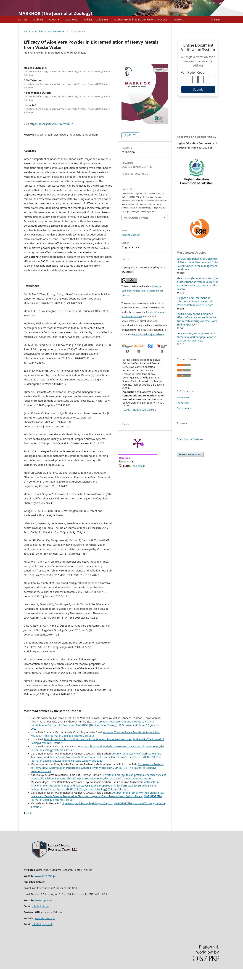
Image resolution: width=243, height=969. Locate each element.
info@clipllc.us (40, 906)
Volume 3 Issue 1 (56, 31)
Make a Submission (190, 454)
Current (23, 19)
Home (27, 31)
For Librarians (184, 408)
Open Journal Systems (190, 439)
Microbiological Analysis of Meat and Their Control (113, 746)
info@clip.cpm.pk (42, 924)
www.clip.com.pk (45, 918)
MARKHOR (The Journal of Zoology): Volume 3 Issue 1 (97, 789)
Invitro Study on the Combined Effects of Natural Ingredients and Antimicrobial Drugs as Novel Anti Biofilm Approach (197, 319)
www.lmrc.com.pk (45, 876)
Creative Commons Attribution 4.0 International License (142, 291)
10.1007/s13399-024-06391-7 (139, 409)
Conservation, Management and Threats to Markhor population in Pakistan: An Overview (196, 337)
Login (222, 2)
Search (217, 19)
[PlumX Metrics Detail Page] (137, 443)
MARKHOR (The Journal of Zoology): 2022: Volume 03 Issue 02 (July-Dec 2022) (96, 758)
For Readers (183, 397)
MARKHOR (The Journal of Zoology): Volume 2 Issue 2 (62, 735)
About (53, 19)
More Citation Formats (136, 217)
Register (210, 2)
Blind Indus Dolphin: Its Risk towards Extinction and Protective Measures (88, 739)
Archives (38, 19)
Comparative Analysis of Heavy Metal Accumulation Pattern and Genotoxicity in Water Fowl (97, 766)
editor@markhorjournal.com (148, 334)
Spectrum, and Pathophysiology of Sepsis (87, 803)
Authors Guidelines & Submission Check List (140, 19)
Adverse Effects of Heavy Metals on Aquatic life (131, 732)
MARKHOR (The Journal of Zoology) (55, 13)
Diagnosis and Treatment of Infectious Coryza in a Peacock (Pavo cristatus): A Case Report (195, 301)
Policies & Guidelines (96, 19)
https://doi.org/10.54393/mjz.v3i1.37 (51, 124)
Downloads (71, 19)
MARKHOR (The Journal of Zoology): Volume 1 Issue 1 (121, 778)
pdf (131, 135)
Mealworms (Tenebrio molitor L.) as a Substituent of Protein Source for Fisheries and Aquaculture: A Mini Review (197, 284)
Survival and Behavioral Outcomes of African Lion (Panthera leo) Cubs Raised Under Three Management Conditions (197, 264)
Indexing (178, 19)
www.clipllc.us (43, 900)
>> (31, 813)
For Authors (183, 402)
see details (139, 466)
